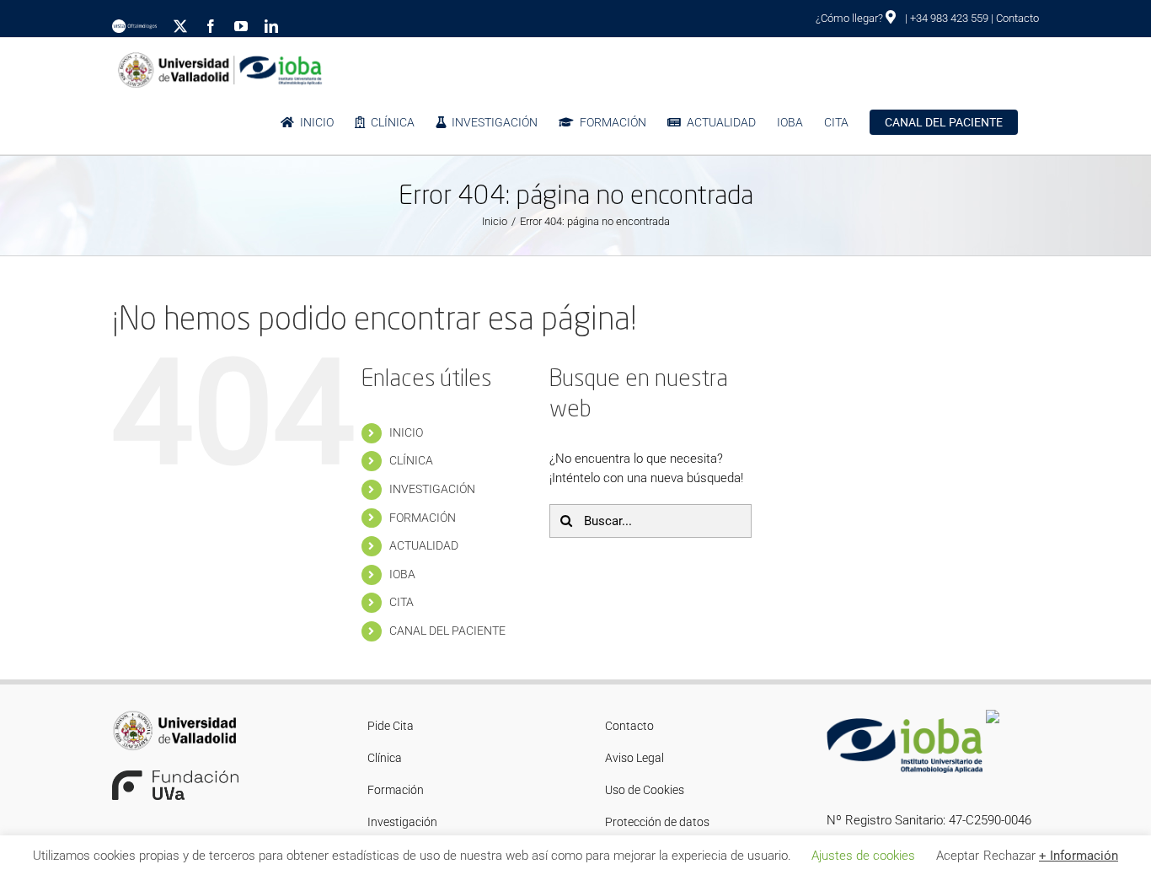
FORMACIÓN (422, 517)
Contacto (1017, 18)
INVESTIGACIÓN (432, 489)
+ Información (1078, 855)
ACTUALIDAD (423, 545)
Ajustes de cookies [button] (863, 855)
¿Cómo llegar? (851, 18)
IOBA (402, 574)
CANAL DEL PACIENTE (447, 630)
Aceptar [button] (957, 855)
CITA (401, 602)
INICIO (406, 432)
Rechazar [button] (1009, 855)
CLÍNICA (411, 460)
